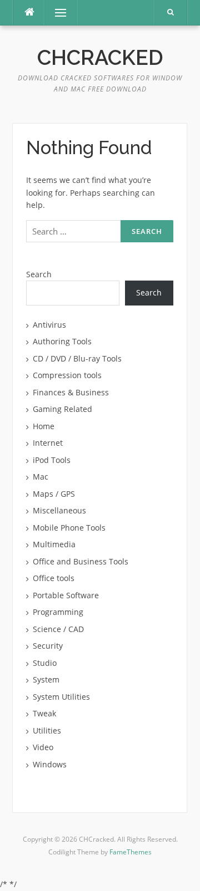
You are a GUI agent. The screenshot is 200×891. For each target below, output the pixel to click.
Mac (40, 476)
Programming (58, 612)
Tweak (44, 713)
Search (39, 274)
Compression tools (67, 375)
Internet (48, 442)
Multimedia (54, 544)
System (46, 679)
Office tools (53, 578)
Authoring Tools (62, 341)
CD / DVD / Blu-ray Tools (77, 358)
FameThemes (130, 852)
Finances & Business (71, 392)
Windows (50, 764)
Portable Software (66, 595)
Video (43, 747)
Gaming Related (62, 409)
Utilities (47, 730)
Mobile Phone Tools (69, 527)
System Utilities (61, 696)
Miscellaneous (59, 510)
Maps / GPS (54, 493)
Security (48, 645)
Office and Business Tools (80, 561)
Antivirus (49, 324)
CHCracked (100, 57)
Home (43, 426)
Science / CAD (58, 629)
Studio (45, 663)
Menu (56, 12)
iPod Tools (52, 460)
